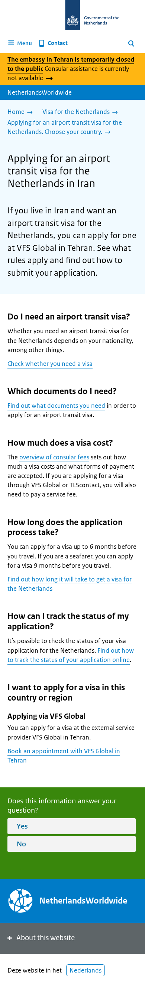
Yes (22, 826)
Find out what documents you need (56, 405)
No (21, 843)
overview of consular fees (54, 457)
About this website (45, 937)
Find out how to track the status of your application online (70, 655)
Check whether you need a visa (50, 364)
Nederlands (86, 970)
